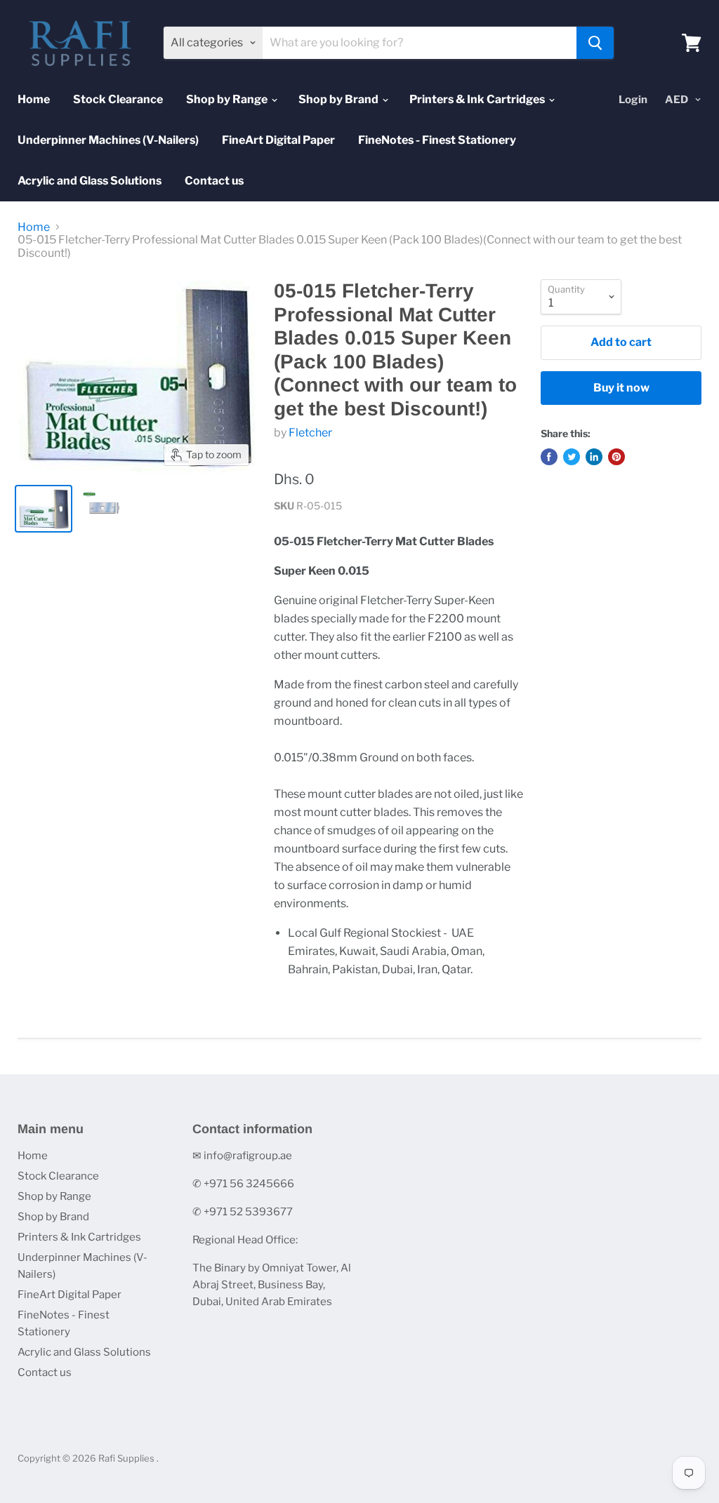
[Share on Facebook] (549, 456)
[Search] (595, 43)
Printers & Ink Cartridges (478, 99)
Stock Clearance (118, 99)
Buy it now (621, 387)
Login (633, 99)
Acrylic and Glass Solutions (89, 180)
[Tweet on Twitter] (571, 456)
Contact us (214, 180)
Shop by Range (228, 99)
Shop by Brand (339, 99)
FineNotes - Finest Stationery (437, 140)
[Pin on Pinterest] (616, 456)
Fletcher (310, 432)
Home (34, 99)
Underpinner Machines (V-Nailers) (108, 140)
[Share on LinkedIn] (594, 456)
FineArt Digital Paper (278, 140)
